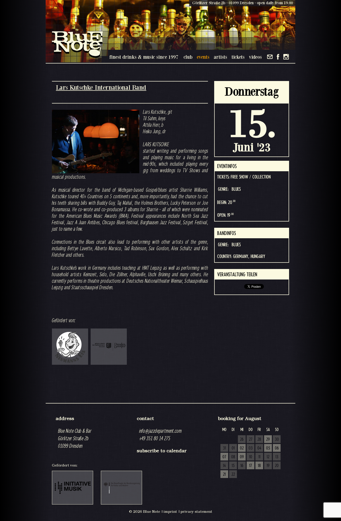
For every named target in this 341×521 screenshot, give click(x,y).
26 (242, 439)
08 (233, 457)
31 (224, 448)
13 (276, 457)
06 (277, 448)
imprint (170, 512)
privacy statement (196, 512)
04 (259, 448)
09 (242, 457)
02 (242, 448)
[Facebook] (278, 57)
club (187, 57)
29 (268, 439)
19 (268, 466)
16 (241, 466)
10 (250, 457)
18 (259, 466)
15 (233, 466)
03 (251, 448)
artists (220, 57)
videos (255, 57)
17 (250, 466)
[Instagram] (286, 57)
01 (233, 448)
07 (224, 457)
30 (277, 439)
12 (268, 457)
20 (277, 466)
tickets (238, 57)
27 (250, 439)
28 (259, 439)
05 (268, 448)
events (203, 57)
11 (259, 457)
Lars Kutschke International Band (101, 87)
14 (224, 466)
